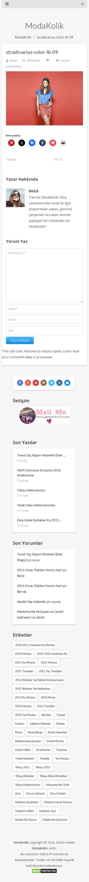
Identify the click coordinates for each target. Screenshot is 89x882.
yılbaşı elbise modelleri (53, 776)
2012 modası (23, 706)
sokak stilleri (23, 749)
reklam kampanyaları (28, 741)
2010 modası (23, 653)
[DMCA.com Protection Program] (44, 872)
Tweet (11, 159)
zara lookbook (35, 793)
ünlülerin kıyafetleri (26, 802)
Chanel (61, 714)
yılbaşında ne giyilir (58, 784)
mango (60, 723)
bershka (46, 714)
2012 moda (48, 697)
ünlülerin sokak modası (58, 802)
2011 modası (49, 662)
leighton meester (40, 723)
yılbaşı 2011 (22, 767)
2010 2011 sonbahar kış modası (35, 645)
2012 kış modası (25, 697)
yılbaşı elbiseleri (24, 776)
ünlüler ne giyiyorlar (54, 819)
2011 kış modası (25, 662)
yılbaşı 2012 (42, 767)
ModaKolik (44, 26)
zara (18, 793)
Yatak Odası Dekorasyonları (36, 505)
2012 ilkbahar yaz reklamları (32, 688)
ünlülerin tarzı (47, 811)
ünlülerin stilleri (24, 811)
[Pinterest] (36, 383)
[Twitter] (51, 383)
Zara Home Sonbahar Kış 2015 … (39, 520)
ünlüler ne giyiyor (26, 819)
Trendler (45, 758)
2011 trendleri (24, 671)
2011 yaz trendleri (50, 671)
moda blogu (35, 732)
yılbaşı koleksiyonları (27, 784)
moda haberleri (57, 732)
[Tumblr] (59, 383)
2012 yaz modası (25, 714)
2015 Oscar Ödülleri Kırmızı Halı (39, 570)
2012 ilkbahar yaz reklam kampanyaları (39, 680)
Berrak (21, 591)
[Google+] (28, 383)
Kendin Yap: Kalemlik (31, 601)
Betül (13, 60)
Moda (18, 732)
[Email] (67, 383)
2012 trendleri (46, 706)
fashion (19, 723)
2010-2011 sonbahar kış (52, 653)
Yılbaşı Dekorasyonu (31, 490)
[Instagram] (44, 383)
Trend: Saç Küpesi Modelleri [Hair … (41, 455)
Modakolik (39, 848)
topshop (61, 749)
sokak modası (55, 741)
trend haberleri (24, 758)
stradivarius (43, 749)
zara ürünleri (58, 793)
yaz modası (62, 758)
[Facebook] (20, 383)
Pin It (58, 159)
